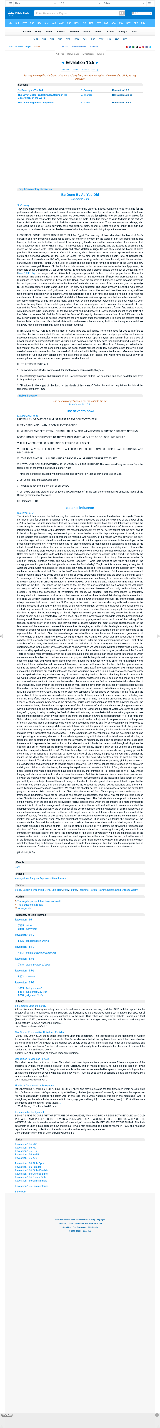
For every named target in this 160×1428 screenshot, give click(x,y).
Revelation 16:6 (80, 199)
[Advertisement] (80, 168)
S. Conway (86, 90)
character (27, 976)
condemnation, (33, 940)
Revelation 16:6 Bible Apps (30, 1163)
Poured (73, 889)
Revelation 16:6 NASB (27, 1154)
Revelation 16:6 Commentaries (31, 1186)
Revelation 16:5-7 (24, 982)
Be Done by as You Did (30, 90)
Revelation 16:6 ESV (26, 1151)
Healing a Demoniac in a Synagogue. (34, 1085)
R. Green (85, 102)
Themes (85, 70)
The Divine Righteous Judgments (36, 102)
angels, (37, 952)
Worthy (134, 889)
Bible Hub (20, 1191)
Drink (47, 889)
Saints (110, 889)
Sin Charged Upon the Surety (30, 1005)
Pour (65, 889)
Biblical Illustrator (28, 395)
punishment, (32, 991)
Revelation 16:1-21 (25, 946)
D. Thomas (86, 95)
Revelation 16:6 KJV (26, 1157)
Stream (126, 889)
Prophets (83, 889)
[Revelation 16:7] (156, 643)
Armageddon (22, 878)
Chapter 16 (29, 47)
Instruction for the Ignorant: (29, 1112)
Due (54, 889)
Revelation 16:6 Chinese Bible (31, 1173)
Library (95, 70)
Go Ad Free (7, 1415)
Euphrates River (48, 878)
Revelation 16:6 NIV (26, 1144)
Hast (59, 889)
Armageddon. (25, 908)
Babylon (34, 878)
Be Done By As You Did (80, 195)
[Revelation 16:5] (4, 643)
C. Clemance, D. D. (28, 416)
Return (93, 889)
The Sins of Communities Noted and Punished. (40, 1032)
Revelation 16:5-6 (24, 970)
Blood (18, 889)
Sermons (65, 70)
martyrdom (27, 928)
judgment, (30, 995)
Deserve (27, 889)
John (17, 867)
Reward (102, 889)
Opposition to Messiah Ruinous (32, 1058)
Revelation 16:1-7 (24, 934)
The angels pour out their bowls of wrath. (39, 901)
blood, (34, 964)
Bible (11, 47)
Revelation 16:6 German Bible (31, 1180)
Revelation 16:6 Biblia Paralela (31, 1170)
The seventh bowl (80, 411)
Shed (118, 889)
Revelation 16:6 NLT (26, 1147)
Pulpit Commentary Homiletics (35, 189)
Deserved (38, 889)
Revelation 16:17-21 (80, 404)
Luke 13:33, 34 (26, 273)
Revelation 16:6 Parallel (28, 1166)
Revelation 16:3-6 (24, 958)
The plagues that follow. (30, 904)
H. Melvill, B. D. (25, 512)
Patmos (62, 878)
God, (29, 988)
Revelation (19, 47)
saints (25, 925)
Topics (75, 70)
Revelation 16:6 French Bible (30, 1177)
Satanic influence (80, 508)
